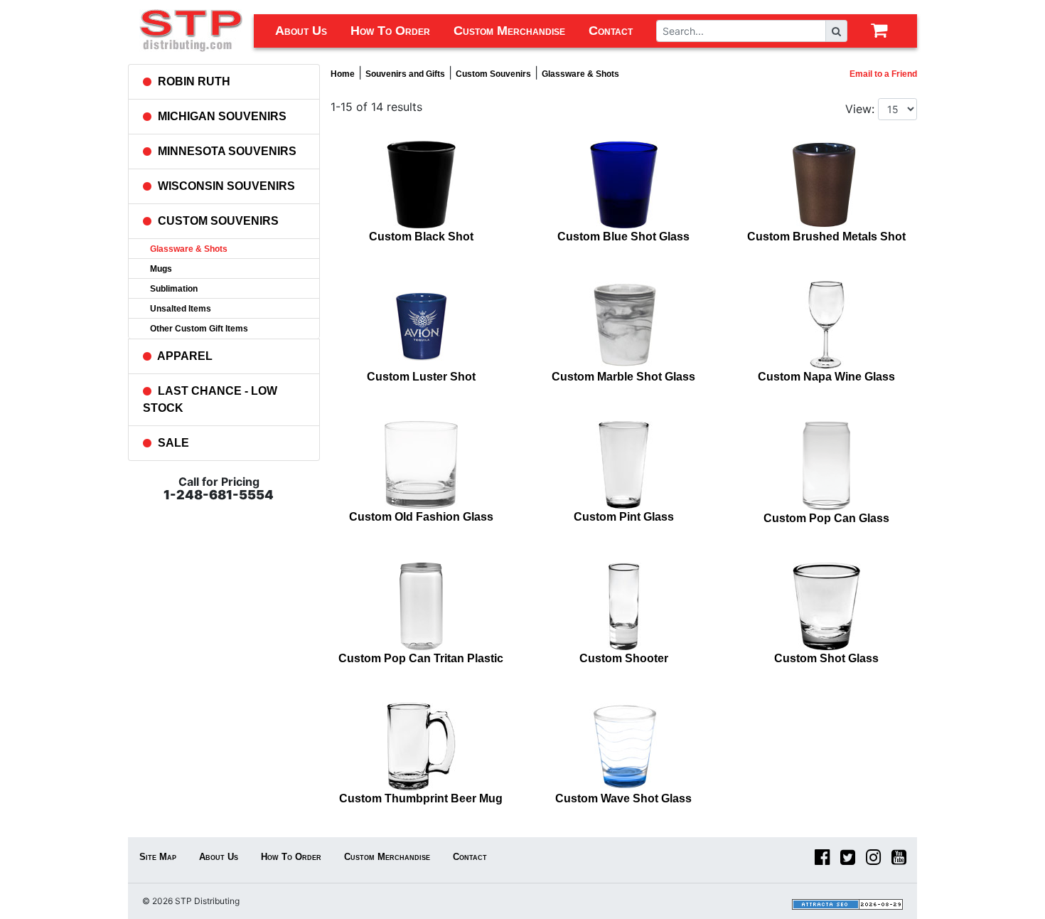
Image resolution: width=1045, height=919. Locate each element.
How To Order (390, 30)
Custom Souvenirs (493, 74)
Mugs (161, 269)
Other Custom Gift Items (199, 329)
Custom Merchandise (509, 30)
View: (859, 109)
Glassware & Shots (188, 249)
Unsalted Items (180, 309)
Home (343, 74)
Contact (611, 30)
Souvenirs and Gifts (405, 74)
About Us (301, 30)
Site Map (157, 856)
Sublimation (174, 289)
